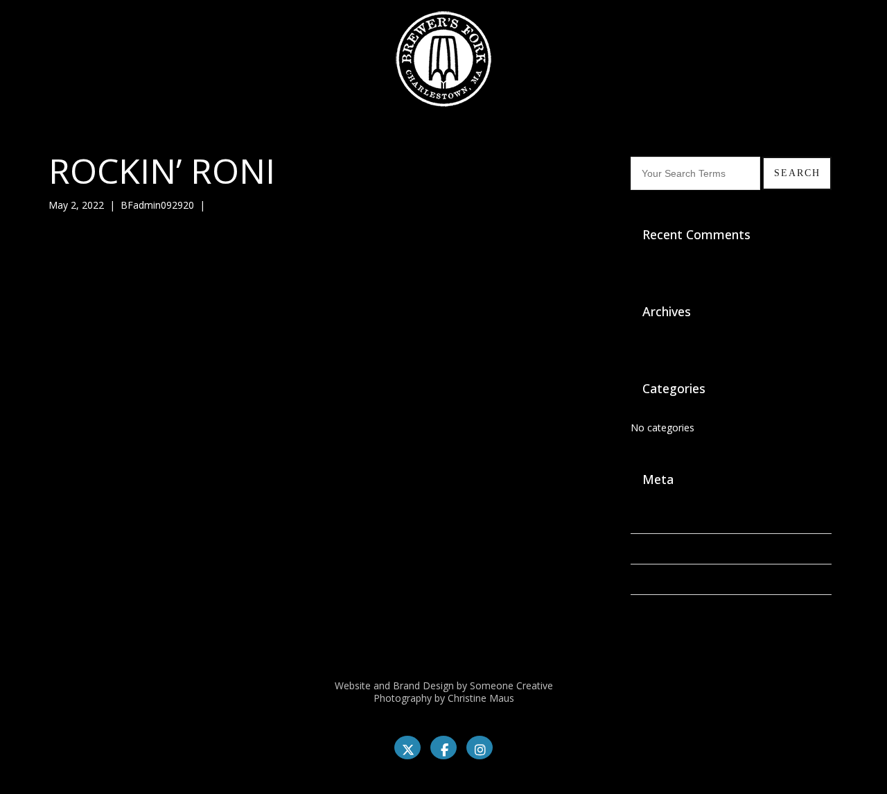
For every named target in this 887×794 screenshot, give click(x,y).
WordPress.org (664, 609)
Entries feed (657, 548)
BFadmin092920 (157, 205)
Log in (644, 518)
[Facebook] (443, 747)
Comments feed (667, 579)
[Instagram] (479, 747)
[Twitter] (407, 747)
